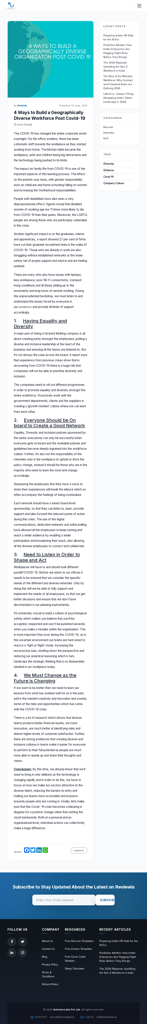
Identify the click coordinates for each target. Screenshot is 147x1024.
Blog (44, 956)
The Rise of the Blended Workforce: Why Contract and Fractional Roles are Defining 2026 (118, 82)
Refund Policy (50, 984)
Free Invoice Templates (78, 949)
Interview (108, 132)
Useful (79, 850)
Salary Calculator (74, 968)
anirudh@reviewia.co (62, 1017)
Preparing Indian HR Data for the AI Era (118, 37)
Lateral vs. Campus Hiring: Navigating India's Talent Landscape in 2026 (118, 98)
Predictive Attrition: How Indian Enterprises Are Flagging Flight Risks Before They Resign (117, 51)
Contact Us (48, 949)
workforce (25, 307)
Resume (108, 127)
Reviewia (22, 105)
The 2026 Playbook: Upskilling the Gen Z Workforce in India (115, 66)
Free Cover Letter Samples (75, 958)
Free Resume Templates (79, 941)
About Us (47, 941)
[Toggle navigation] (139, 6)
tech (106, 138)
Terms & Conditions (48, 974)
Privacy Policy (50, 964)
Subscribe (107, 900)
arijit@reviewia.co (106, 1017)
